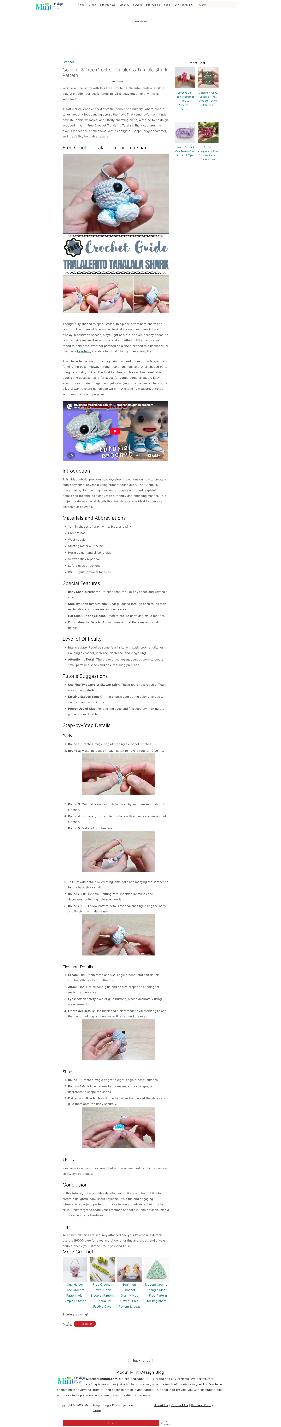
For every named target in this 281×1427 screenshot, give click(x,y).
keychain (83, 351)
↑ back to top (140, 1360)
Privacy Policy (202, 1405)
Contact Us (179, 1405)
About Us (161, 1405)
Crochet (68, 62)
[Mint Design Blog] (49, 8)
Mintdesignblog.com (101, 1378)
